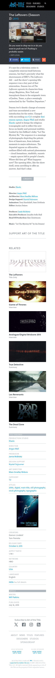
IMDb (11, 582)
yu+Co (28, 117)
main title (25, 487)
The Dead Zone (16, 424)
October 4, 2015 (15, 546)
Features (36, 3)
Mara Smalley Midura (29, 196)
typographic (31, 490)
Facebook (24, 625)
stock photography (17, 490)
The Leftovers (16, 274)
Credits (27, 178)
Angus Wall (28, 120)
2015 (15, 18)
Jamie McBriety (24, 212)
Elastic (12, 123)
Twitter (16, 625)
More (44, 60)
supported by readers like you (19, 663)
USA (11, 569)
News (22, 635)
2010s (11, 487)
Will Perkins (14, 597)
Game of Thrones (17, 304)
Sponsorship (27, 642)
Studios (40, 6)
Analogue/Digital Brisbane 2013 (25, 334)
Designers (31, 6)
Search (45, 3)
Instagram (31, 625)
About (14, 635)
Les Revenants (16, 394)
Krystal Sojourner (30, 200)
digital (17, 487)
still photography (37, 487)
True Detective (16, 364)
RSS (39, 625)
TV (10, 479)
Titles (28, 3)
